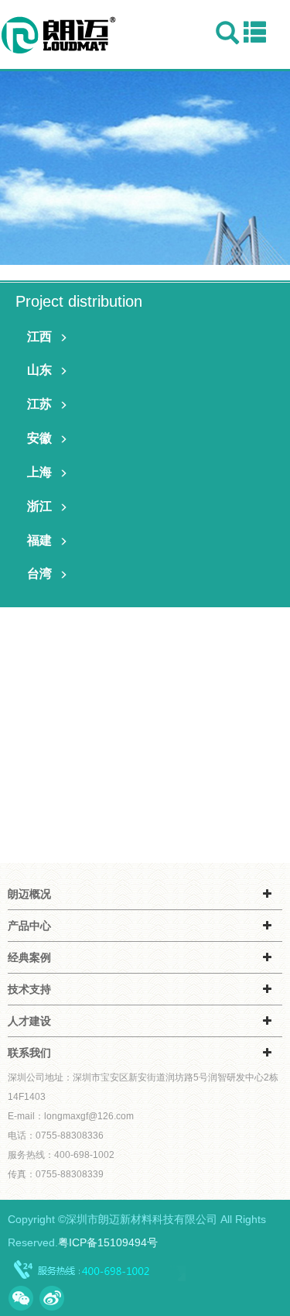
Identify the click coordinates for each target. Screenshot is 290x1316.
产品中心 (29, 925)
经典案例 (29, 957)
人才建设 (29, 1021)
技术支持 (29, 989)
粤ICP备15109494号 (108, 1242)
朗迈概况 (29, 894)
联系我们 (29, 1052)
